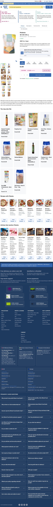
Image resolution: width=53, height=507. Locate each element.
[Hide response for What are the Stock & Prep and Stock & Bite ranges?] (50, 411)
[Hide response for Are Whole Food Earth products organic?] (24, 417)
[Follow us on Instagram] (24, 505)
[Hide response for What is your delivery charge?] (50, 458)
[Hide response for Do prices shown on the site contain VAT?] (50, 453)
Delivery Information (46, 312)
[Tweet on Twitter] (22, 505)
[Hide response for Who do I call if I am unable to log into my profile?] (50, 482)
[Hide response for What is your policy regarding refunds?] (24, 481)
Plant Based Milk (18, 320)
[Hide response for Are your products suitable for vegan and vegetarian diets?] (50, 429)
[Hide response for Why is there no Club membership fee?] (24, 404)
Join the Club (5, 21)
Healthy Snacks (18, 322)
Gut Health (30, 322)
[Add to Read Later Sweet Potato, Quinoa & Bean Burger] (24, 200)
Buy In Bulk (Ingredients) (26, 342)
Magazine (23, 336)
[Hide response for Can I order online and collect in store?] (24, 494)
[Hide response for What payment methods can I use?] (24, 447)
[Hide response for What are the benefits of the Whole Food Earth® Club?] (50, 399)
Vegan (29, 318)
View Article (4, 257)
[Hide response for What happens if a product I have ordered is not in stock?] (50, 476)
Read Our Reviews (46, 320)
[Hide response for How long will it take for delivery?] (50, 465)
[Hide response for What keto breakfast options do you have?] (50, 441)
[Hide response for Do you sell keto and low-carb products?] (24, 441)
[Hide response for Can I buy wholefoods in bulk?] (50, 417)
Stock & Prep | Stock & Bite (33, 312)
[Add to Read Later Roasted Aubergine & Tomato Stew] (16, 200)
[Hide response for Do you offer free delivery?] (50, 422)
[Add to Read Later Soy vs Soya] (24, 229)
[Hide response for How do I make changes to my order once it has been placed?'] (24, 476)
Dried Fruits (3, 322)
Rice (2, 318)
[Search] (42, 7)
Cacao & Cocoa (18, 318)
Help (3, 1)
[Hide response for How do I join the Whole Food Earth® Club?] (24, 411)
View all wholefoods (5, 329)
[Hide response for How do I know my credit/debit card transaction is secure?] (50, 447)
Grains (2, 316)
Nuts (2, 312)
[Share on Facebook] (19, 505)
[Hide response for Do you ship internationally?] (24, 465)
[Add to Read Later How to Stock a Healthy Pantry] (42, 229)
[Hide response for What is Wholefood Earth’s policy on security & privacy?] (24, 488)
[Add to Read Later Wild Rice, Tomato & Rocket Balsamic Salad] (33, 200)
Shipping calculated (29, 78)
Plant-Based (30, 316)
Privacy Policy (45, 322)
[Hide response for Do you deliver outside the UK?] (24, 429)
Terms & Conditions (46, 324)
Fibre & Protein (31, 320)
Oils (15, 316)
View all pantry (18, 326)
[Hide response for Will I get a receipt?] (50, 470)
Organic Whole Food (32, 314)
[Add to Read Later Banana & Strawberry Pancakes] (42, 200)
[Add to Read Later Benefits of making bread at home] (7, 229)
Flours (16, 312)
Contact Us (44, 316)
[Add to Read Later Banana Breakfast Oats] (51, 200)
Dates (2, 327)
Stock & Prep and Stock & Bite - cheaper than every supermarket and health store (25, 3)
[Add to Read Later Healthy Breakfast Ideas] (16, 229)
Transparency (24, 340)
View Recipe (4, 220)
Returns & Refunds (46, 314)
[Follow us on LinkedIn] (27, 505)
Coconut (3, 324)
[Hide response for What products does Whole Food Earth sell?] (50, 405)
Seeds (2, 314)
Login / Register (48, 1)
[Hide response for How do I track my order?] (24, 470)
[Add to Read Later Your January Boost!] (51, 229)
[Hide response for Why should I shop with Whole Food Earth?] (24, 398)
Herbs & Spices (18, 314)
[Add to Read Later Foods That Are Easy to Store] (33, 229)
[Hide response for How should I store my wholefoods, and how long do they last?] (24, 436)
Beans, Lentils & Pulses (6, 320)
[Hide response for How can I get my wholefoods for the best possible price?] (50, 436)
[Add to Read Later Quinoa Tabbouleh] (7, 200)
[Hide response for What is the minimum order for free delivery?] (24, 459)
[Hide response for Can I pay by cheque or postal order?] (24, 453)
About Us (23, 334)
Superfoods (3, 326)
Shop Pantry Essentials (42, 21)
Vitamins (16, 324)
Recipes (22, 338)
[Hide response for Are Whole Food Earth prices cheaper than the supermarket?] (24, 423)
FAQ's (43, 318)
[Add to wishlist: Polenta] (16, 61)
